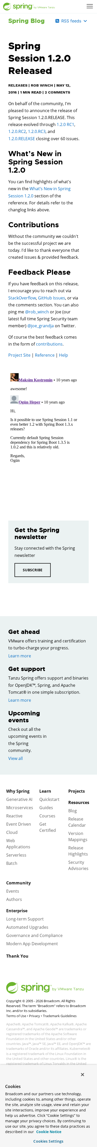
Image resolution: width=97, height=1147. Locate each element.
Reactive (14, 816)
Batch (11, 863)
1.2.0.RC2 (17, 131)
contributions (49, 344)
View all (15, 758)
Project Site (19, 355)
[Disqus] (43, 435)
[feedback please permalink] (5, 272)
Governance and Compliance (34, 935)
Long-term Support (25, 919)
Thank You (17, 956)
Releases (17, 85)
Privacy (34, 1016)
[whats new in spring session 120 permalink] (5, 154)
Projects (76, 791)
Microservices (19, 807)
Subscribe (32, 569)
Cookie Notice (48, 1131)
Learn (45, 791)
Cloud (12, 832)
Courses (47, 816)
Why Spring (17, 791)
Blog (72, 811)
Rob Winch (42, 85)
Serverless (16, 855)
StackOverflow (22, 298)
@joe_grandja (40, 326)
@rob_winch (37, 312)
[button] (90, 6)
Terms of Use (16, 1016)
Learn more (19, 656)
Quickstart (49, 799)
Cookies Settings (48, 1141)
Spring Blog (26, 21)
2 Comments (57, 92)
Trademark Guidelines (60, 1016)
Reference (45, 355)
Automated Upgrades (27, 927)
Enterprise (16, 911)
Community (18, 883)
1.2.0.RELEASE (21, 138)
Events (12, 891)
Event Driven (18, 824)
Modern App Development (32, 944)
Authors (14, 899)
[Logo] (29, 6)
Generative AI (19, 799)
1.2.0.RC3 (37, 131)
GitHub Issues (51, 298)
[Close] (82, 1074)
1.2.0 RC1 (65, 124)
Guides (46, 807)
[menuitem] (90, 6)
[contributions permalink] (5, 225)
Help (63, 355)
